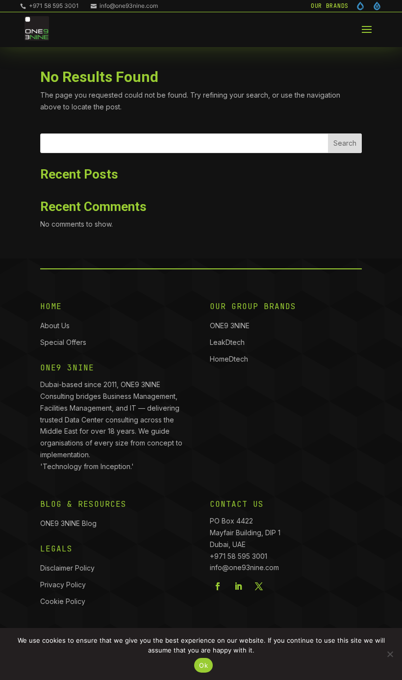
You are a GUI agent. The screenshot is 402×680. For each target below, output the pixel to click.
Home (51, 306)
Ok (203, 665)
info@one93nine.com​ (244, 567)
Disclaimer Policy (67, 568)
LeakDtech (227, 342)
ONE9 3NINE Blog (68, 523)
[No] (390, 654)
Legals (56, 549)
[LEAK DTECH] (360, 6)
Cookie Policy (62, 601)
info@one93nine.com (124, 5)
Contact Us (237, 504)
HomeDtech (229, 359)
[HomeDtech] (377, 6)
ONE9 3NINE (230, 325)
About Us (55, 325)
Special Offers (63, 342)
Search (344, 143)
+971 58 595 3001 (49, 5)
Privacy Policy (63, 584)
